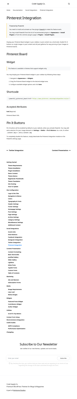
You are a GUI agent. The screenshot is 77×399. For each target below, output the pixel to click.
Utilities (9, 310)
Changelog (10, 332)
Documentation (18, 10)
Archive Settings (13, 217)
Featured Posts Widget (15, 301)
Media (9, 286)
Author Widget (13, 307)
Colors (10, 199)
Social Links (12, 232)
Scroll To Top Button (14, 314)
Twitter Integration (16, 150)
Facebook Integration (15, 237)
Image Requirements (15, 289)
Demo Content (13, 173)
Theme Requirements (15, 165)
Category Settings (14, 220)
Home (8, 10)
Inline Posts (12, 265)
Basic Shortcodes (13, 254)
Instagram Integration (15, 240)
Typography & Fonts (14, 201)
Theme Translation (14, 181)
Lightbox (11, 262)
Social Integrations (31, 10)
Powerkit (42, 29)
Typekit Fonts (12, 268)
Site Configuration (12, 190)
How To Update (13, 186)
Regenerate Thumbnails (15, 179)
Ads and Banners (13, 280)
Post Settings (12, 212)
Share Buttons (12, 234)
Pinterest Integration (46, 10)
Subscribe (63, 358)
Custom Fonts (12, 270)
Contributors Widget (15, 304)
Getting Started (12, 162)
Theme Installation (14, 168)
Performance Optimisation (16, 328)
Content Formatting (14, 252)
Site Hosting (12, 184)
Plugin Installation (14, 171)
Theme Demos (12, 176)
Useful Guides (11, 322)
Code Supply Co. (38, 3)
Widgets (9, 298)
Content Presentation (60, 150)
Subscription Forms (14, 282)
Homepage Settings (14, 209)
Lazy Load (11, 292)
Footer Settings (13, 206)
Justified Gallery (13, 257)
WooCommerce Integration (15, 320)
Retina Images (12, 295)
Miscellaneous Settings (15, 222)
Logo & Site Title (13, 193)
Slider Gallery (12, 260)
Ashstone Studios (19, 390)
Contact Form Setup (13, 317)
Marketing (10, 276)
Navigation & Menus (14, 196)
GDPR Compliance (14, 326)
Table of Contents (13, 273)
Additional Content (14, 225)
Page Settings (12, 214)
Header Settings (13, 204)
